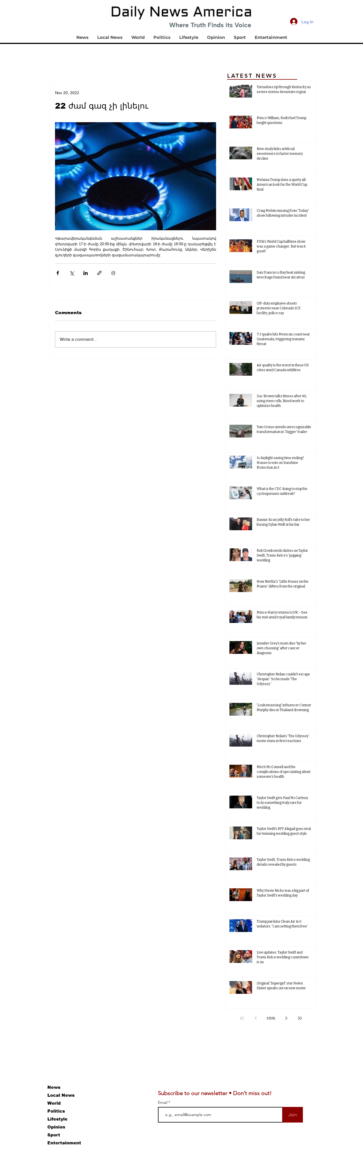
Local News (61, 1095)
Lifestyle (57, 1119)
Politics (56, 1111)
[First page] (242, 1018)
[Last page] (300, 1018)
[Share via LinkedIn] (85, 273)
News (53, 1087)
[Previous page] (255, 1018)
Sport (53, 1134)
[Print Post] (113, 273)
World (54, 1103)
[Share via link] (99, 273)
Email (163, 1102)
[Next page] (286, 1018)
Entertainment (64, 1142)
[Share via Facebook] (57, 273)
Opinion (56, 1127)
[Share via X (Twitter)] (71, 273)
